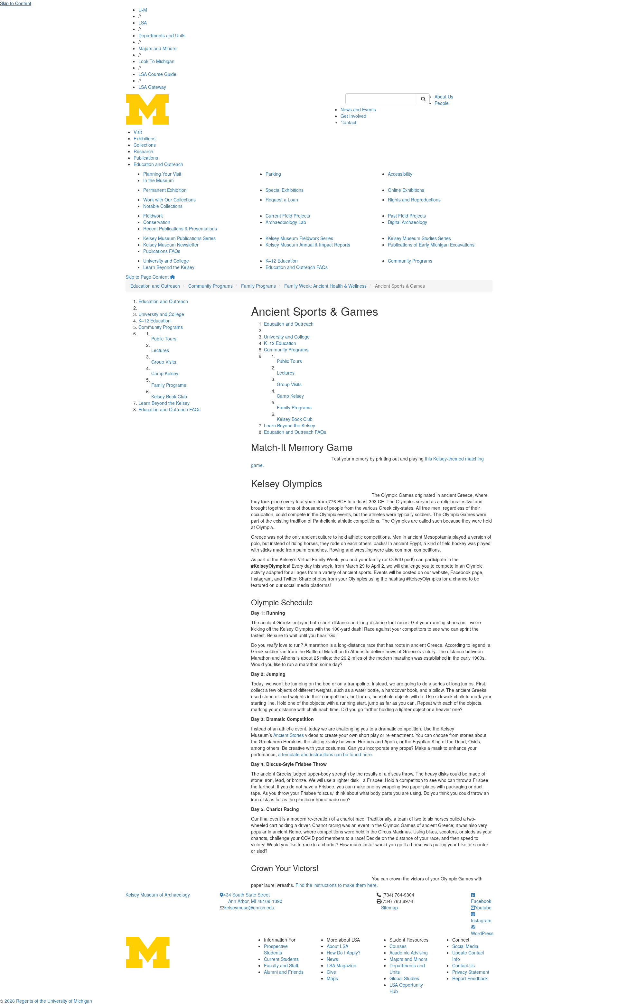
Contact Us (463, 965)
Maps (332, 978)
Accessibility (400, 174)
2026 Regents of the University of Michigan (48, 1001)
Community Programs (410, 260)
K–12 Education (282, 260)
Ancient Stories (288, 735)
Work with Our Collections (169, 199)
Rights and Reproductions (414, 199)
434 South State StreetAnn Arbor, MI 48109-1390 (252, 897)
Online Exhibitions (406, 190)
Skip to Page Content (147, 277)
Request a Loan (282, 199)
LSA (142, 22)
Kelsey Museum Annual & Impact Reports (308, 244)
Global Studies (404, 978)
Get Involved (353, 116)
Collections (145, 145)
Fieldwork (153, 215)
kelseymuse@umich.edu (249, 907)
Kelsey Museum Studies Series (419, 238)
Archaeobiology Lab (286, 222)
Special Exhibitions (285, 190)
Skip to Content (15, 3)
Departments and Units (161, 35)
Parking (273, 174)
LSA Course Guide (157, 74)
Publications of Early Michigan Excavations (431, 244)
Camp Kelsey (164, 373)
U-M (142, 9)
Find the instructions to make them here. (336, 885)
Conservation (156, 222)
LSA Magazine (341, 965)
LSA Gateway (152, 87)
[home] (172, 277)
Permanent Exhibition (165, 190)
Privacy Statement (470, 972)
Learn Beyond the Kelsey (168, 267)
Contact (348, 122)
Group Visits (163, 361)
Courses (398, 946)
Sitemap (389, 907)
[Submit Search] (423, 98)
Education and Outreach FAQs (297, 267)
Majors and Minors (157, 48)
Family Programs (258, 286)
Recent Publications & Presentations (180, 228)
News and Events (358, 109)
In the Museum (158, 180)
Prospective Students (276, 949)
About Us (444, 96)
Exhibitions (144, 138)
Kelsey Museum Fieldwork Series (299, 238)
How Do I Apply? (343, 952)
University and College (166, 260)
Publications (146, 157)
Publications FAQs (161, 251)
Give (331, 972)
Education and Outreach (158, 164)
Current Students (281, 959)
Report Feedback (470, 978)
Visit (138, 132)
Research (143, 151)
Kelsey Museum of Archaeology (158, 894)
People (442, 103)
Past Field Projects (407, 215)
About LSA (337, 946)
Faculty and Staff (281, 965)
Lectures (160, 350)
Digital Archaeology (407, 222)
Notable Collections (163, 206)
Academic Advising (408, 952)
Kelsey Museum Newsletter (171, 244)
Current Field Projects (288, 215)
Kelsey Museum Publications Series (179, 238)
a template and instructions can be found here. (325, 754)
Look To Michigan (156, 61)
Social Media (465, 946)
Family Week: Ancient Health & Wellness (325, 286)
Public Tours (163, 338)
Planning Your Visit (162, 174)
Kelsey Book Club (169, 396)
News (332, 959)
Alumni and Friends (284, 972)
